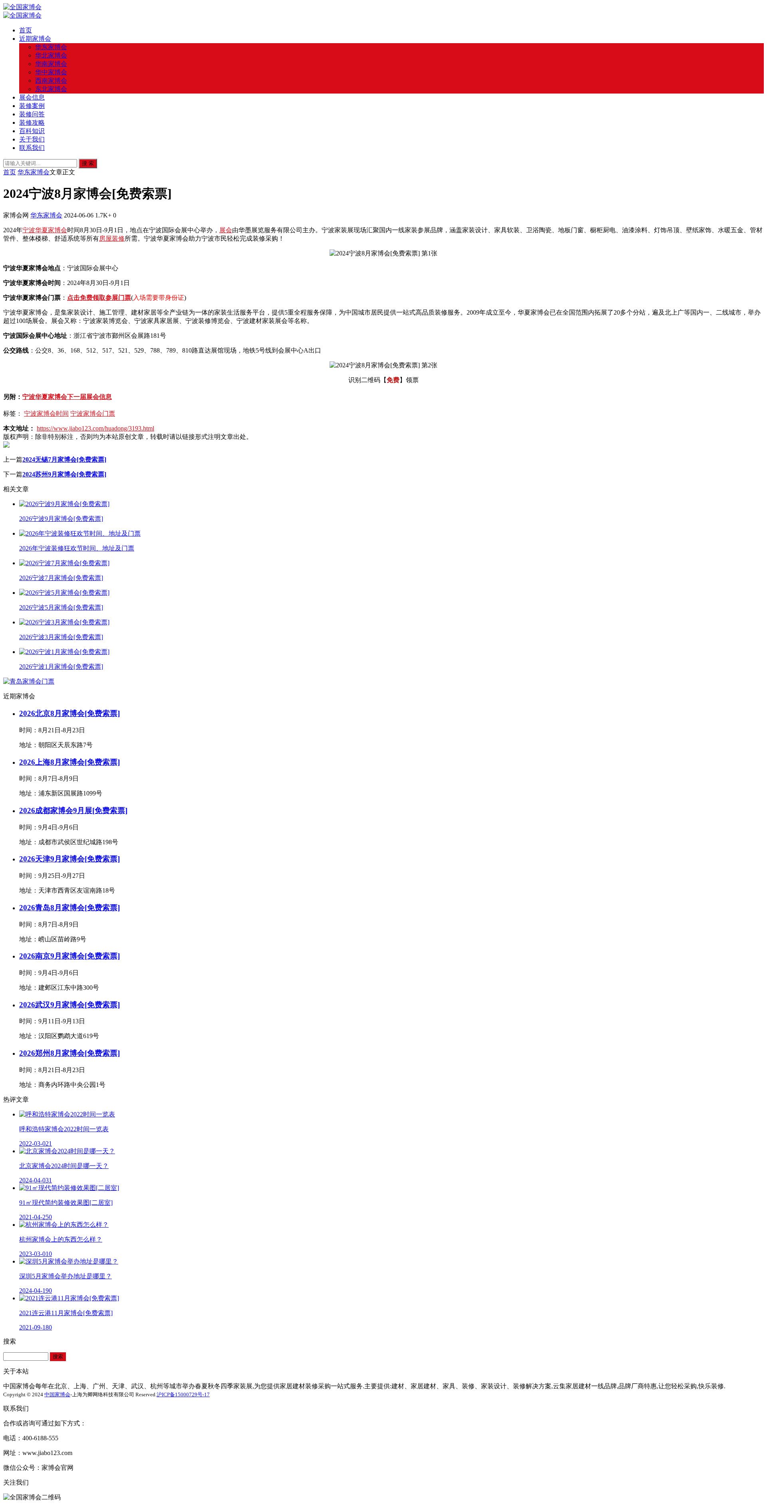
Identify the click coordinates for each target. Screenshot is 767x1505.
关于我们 (32, 139)
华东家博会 (51, 47)
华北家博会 (51, 55)
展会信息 (32, 97)
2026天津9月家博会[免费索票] (69, 859)
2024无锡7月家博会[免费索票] (64, 459)
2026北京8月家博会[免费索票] (69, 713)
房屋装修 (112, 238)
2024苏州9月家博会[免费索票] (64, 474)
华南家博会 (51, 63)
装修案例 (32, 105)
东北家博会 (51, 89)
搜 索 (88, 163)
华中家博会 (51, 72)
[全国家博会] (22, 7)
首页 (25, 30)
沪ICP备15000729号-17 (183, 1394)
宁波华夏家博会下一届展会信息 (67, 396)
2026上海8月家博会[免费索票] (69, 762)
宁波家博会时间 (46, 413)
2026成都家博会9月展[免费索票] (73, 810)
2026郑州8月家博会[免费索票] (69, 1053)
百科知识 (32, 131)
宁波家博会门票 (92, 413)
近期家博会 (35, 38)
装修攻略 (32, 122)
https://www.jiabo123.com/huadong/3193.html (95, 428)
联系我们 (32, 147)
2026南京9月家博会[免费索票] (69, 956)
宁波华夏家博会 (44, 230)
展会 (225, 230)
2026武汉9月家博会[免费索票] (69, 1005)
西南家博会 (51, 80)
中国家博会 (57, 1394)
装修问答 (32, 114)
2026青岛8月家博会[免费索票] (69, 907)
